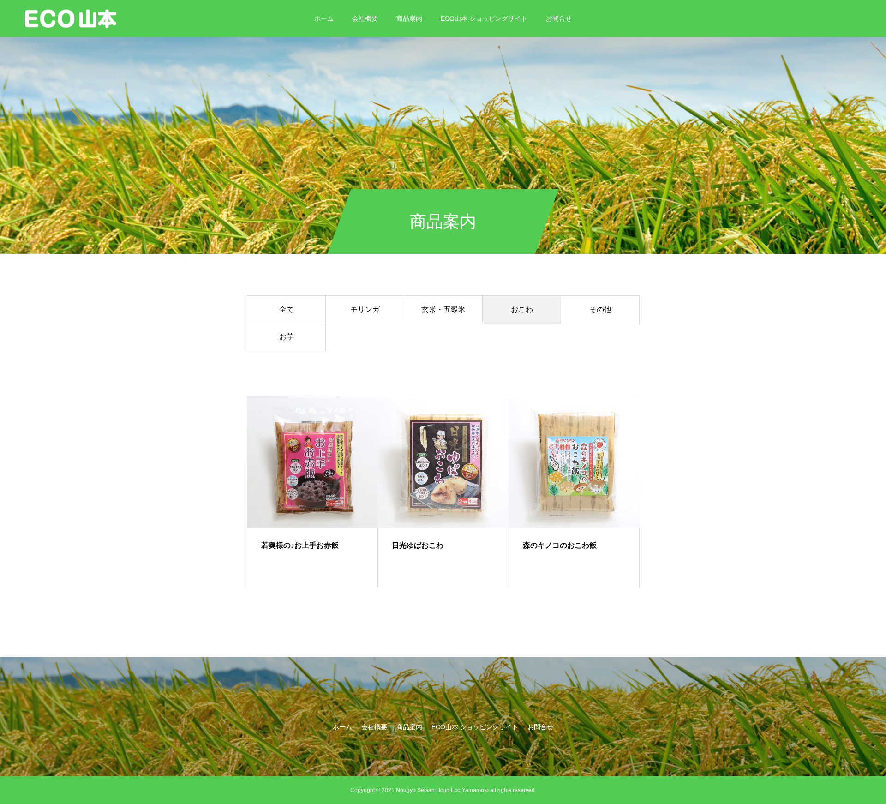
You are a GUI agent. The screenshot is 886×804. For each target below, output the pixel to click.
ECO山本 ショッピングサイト (484, 18)
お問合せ (559, 18)
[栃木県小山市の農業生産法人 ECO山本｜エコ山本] (70, 18)
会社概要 (365, 18)
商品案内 (409, 18)
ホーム (324, 18)
